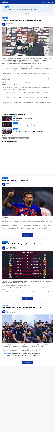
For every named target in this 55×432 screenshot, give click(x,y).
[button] (3, 9)
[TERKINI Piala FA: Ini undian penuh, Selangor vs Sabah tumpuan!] (7, 124)
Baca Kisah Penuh (27, 235)
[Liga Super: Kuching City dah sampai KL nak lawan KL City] (7, 131)
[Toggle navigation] (53, 2)
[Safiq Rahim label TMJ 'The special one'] (7, 118)
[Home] (6, 2)
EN (45, 2)
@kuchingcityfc (8, 353)
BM (43, 2)
